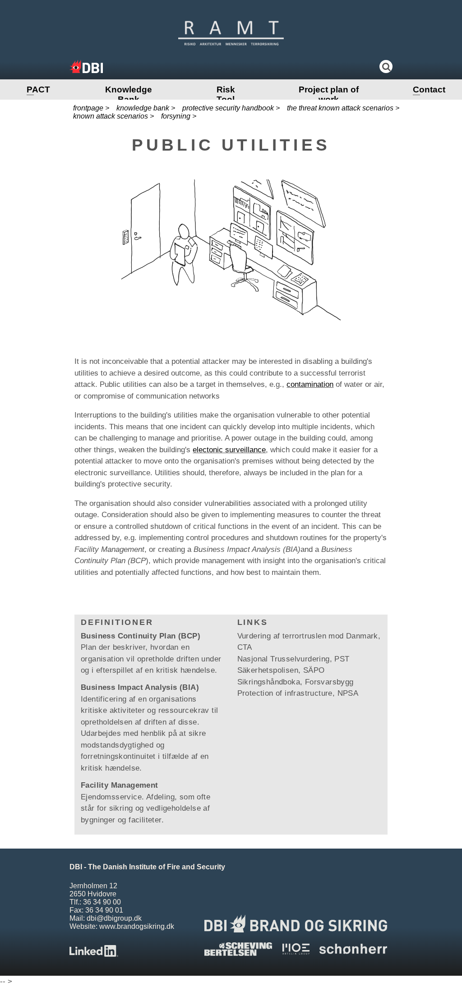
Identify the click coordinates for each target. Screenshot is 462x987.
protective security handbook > (231, 108)
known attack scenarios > (113, 116)
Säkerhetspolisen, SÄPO (281, 670)
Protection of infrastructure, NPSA (298, 693)
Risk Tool (226, 94)
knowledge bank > (145, 108)
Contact (429, 89)
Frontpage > (91, 108)
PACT (38, 89)
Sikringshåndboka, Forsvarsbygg (295, 682)
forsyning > (178, 116)
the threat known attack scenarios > (343, 108)
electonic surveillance (229, 449)
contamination (309, 384)
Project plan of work (329, 94)
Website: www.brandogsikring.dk (121, 926)
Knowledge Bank (128, 94)
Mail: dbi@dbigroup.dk (105, 918)
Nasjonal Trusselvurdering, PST (293, 659)
